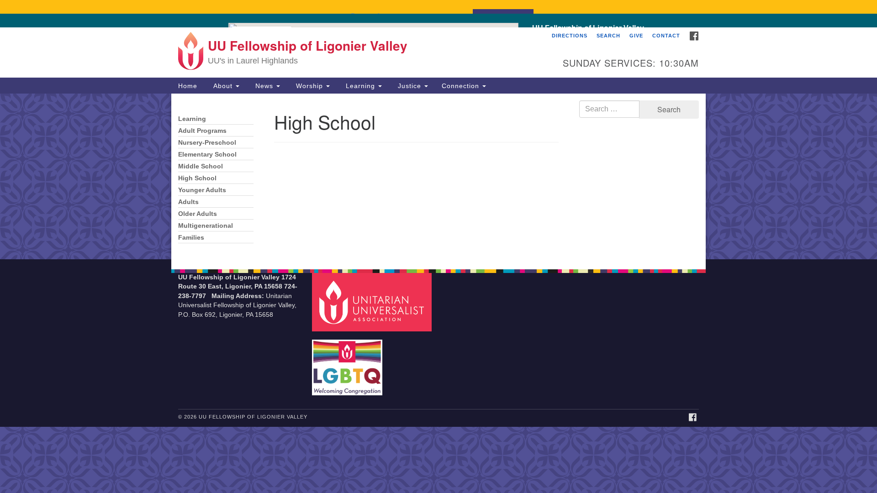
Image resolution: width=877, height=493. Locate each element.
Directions (569, 35)
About (223, 85)
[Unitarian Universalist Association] (373, 301)
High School (197, 178)
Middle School (200, 166)
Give (636, 35)
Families (191, 237)
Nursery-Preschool (207, 142)
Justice (409, 85)
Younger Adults (202, 190)
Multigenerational (205, 225)
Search (608, 35)
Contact (666, 35)
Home (187, 85)
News (264, 85)
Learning (360, 85)
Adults (188, 202)
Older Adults (197, 213)
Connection (461, 85)
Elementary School (207, 154)
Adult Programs (202, 130)
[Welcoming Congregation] (348, 362)
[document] (438, 176)
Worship (309, 85)
